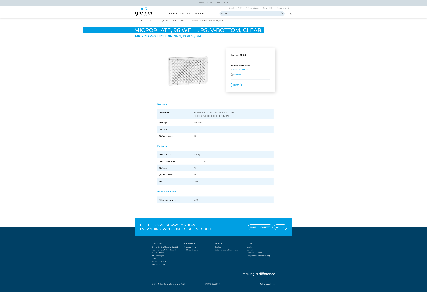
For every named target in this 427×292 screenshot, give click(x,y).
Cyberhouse (270, 284)
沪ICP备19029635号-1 (213, 284)
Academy (199, 13)
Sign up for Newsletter (260, 227)
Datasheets (237, 74)
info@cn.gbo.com (158, 264)
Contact (218, 247)
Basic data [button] (162, 104)
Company (280, 8)
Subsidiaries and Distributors (226, 250)
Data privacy (251, 250)
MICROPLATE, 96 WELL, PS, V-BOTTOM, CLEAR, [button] (208, 21)
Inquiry (236, 85)
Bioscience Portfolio (237, 8)
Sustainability (268, 8)
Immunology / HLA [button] (160, 21)
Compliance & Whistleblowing (258, 255)
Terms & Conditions (254, 253)
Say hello (280, 227)
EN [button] (289, 8)
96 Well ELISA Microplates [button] (181, 21)
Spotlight (185, 13)
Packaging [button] (162, 146)
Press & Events (254, 8)
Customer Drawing (240, 69)
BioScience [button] (143, 21)
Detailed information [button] (167, 191)
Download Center (207, 3)
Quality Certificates (190, 250)
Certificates (222, 3)
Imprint (250, 247)
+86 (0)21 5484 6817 (159, 261)
